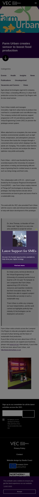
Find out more (19, 265)
